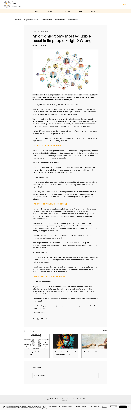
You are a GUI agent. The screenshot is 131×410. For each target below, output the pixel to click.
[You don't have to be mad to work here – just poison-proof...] (65, 341)
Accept (123, 407)
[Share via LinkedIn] (42, 319)
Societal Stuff (60, 20)
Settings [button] (104, 407)
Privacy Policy (42, 408)
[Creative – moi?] (94, 341)
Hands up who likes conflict (33, 353)
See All (105, 331)
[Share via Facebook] (33, 319)
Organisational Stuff (31, 20)
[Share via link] (46, 319)
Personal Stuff (47, 20)
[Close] (129, 407)
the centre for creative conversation (16, 4)
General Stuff (73, 20)
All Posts (18, 20)
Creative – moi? (90, 352)
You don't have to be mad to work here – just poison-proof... (65, 353)
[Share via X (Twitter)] (38, 319)
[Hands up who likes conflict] (36, 341)
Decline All (113, 407)
